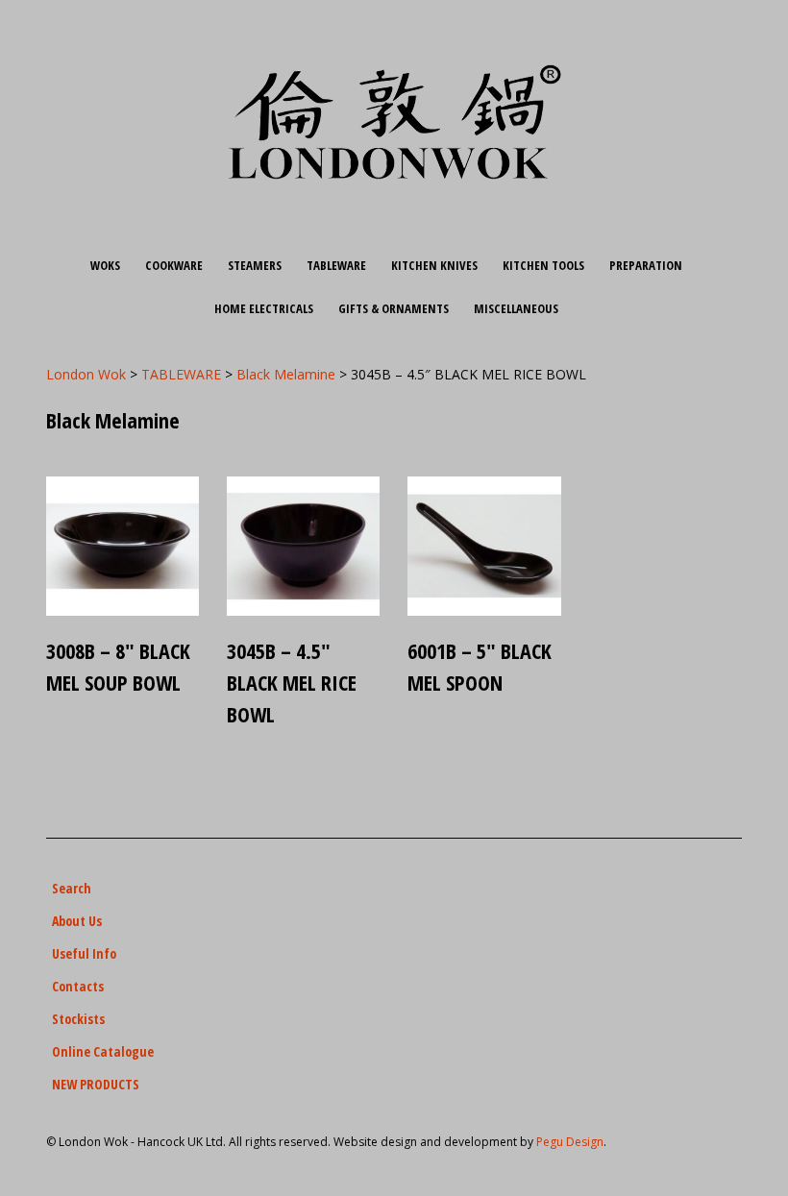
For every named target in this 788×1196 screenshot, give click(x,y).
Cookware (174, 265)
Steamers (255, 265)
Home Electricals (263, 308)
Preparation (645, 265)
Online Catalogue (103, 1051)
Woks (105, 265)
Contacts (78, 986)
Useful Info (84, 953)
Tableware (336, 265)
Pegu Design (569, 1142)
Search (71, 888)
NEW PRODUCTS (95, 1084)
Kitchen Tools (543, 265)
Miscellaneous (516, 308)
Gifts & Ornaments (393, 308)
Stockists (78, 1019)
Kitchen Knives (434, 265)
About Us (77, 921)
